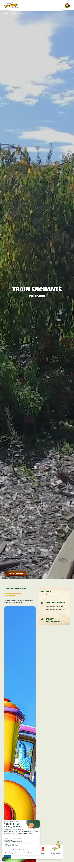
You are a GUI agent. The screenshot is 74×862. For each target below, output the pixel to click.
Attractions (13, 13)
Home (6, 13)
